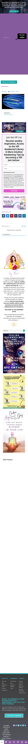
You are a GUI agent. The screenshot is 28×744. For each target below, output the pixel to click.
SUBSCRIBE (14, 191)
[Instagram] (23, 725)
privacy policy (6, 177)
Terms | (4, 738)
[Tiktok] (14, 725)
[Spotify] (21, 725)
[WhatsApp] (10, 742)
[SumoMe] (26, 742)
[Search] (24, 331)
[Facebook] (14, 742)
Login (24, 226)
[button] (16, 39)
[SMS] (6, 742)
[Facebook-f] (25, 725)
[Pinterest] (16, 725)
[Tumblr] (22, 742)
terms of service (18, 176)
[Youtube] (18, 725)
